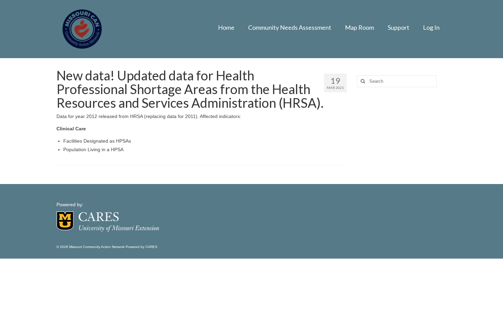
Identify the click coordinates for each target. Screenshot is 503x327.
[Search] (362, 81)
